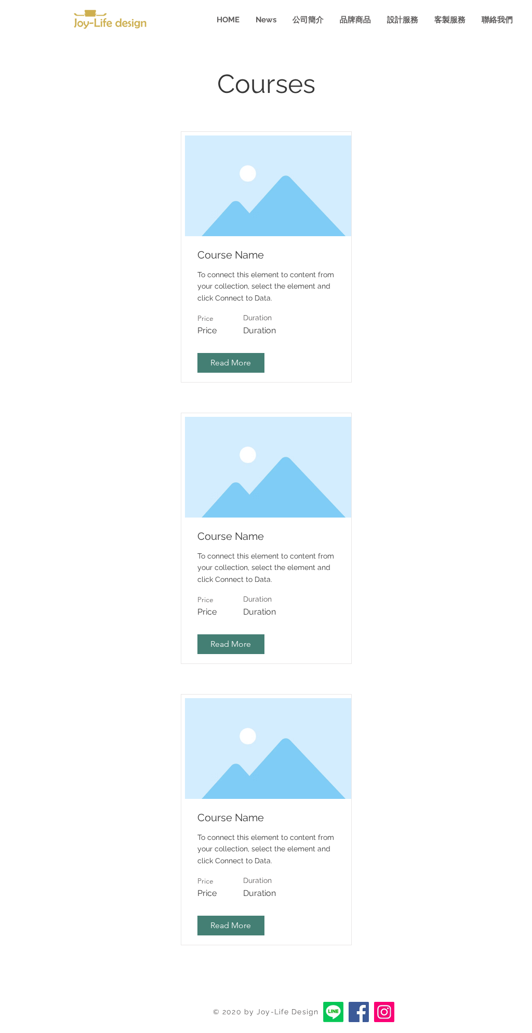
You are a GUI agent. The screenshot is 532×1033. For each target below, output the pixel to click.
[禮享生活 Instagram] (384, 1012)
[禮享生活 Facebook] (359, 1012)
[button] (230, 363)
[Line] (333, 1012)
